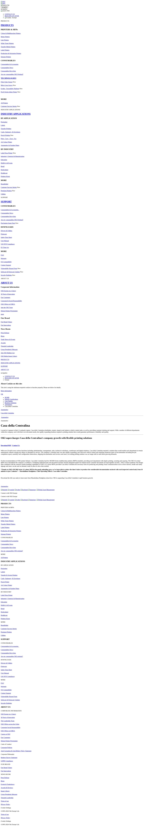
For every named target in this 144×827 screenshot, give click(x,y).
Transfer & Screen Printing (9, 575)
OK (2, 394)
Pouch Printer (5, 582)
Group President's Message (9, 349)
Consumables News (7, 68)
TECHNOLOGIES (8, 78)
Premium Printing (6, 191)
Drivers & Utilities (6, 231)
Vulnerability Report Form (9, 268)
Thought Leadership (7, 346)
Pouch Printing (5, 135)
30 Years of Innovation (8, 294)
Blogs (2, 336)
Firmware (4, 234)
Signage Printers (6, 57)
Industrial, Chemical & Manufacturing (12, 156)
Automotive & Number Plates (10, 145)
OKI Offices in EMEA (8, 304)
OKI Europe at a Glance (8, 291)
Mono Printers (5, 37)
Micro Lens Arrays (6, 85)
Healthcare (4, 173)
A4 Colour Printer (6, 142)
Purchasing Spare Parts (8, 223)
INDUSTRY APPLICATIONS (16, 114)
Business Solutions (10, 403)
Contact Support (6, 265)
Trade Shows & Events (8, 339)
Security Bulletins (6, 275)
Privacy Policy (5, 804)
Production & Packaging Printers (11, 53)
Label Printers (5, 50)
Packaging (4, 122)
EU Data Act (5, 247)
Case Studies (9, 401)
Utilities (3, 194)
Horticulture (4, 170)
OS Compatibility (6, 262)
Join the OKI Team (7, 307)
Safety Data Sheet (6, 237)
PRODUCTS (7, 25)
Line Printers (5, 40)
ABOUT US (7, 282)
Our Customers (5, 297)
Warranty (3, 258)
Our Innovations (6, 325)
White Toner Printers (7, 43)
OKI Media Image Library (9, 356)
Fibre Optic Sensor (6, 82)
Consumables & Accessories (9, 64)
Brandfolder (4, 184)
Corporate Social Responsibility (10, 727)
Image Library (5, 791)
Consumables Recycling (8, 71)
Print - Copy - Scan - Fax (8, 139)
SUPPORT (6, 201)
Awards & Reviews (7, 788)
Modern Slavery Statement (9, 757)
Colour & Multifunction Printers (11, 33)
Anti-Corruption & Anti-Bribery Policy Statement (16, 751)
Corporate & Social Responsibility (11, 301)
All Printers (4, 103)
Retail (2, 166)
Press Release (5, 333)
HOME (7, 397)
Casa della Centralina (7, 413)
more (2, 314)
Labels (3, 125)
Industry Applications (11, 399)
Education (4, 160)
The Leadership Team (7, 721)
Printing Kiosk (5, 176)
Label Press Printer (6, 153)
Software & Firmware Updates (10, 272)
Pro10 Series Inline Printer (9, 92)
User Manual (5, 241)
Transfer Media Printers (8, 47)
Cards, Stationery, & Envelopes (10, 132)
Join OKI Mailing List (7, 353)
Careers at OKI (5, 734)
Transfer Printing (6, 129)
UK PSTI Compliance (8, 244)
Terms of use (5, 801)
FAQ (2, 255)
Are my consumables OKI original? (12, 551)
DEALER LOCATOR (12, 16)
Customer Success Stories (9, 106)
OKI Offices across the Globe (10, 724)
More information (6, 391)
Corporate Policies (6, 747)
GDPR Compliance (7, 761)
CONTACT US (10, 14)
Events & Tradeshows (7, 784)
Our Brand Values (6, 322)
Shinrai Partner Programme (9, 311)
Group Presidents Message (9, 794)
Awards (3, 343)
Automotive (8, 404)
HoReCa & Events (6, 163)
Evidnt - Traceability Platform (10, 88)
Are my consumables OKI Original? (12, 74)
